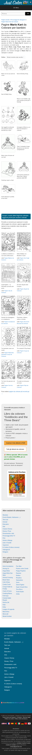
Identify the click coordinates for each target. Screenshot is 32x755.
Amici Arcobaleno (8, 566)
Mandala (5, 515)
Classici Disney (7, 529)
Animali (5, 522)
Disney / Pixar (7, 531)
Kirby (4, 607)
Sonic (18, 582)
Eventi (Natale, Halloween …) (13, 642)
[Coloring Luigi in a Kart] (8, 176)
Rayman (18, 573)
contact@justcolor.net (16, 746)
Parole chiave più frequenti (9, 717)
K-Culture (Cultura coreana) (11, 547)
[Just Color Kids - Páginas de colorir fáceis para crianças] (15, 723)
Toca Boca (19, 589)
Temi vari (5, 519)
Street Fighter (20, 584)
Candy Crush (7, 584)
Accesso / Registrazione (27, 2)
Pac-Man (19, 566)
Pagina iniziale (5, 19)
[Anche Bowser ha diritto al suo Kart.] (8, 193)
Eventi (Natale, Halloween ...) (11, 517)
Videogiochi (6, 549)
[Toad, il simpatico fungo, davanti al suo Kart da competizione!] (24, 143)
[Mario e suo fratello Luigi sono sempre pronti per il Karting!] (24, 95)
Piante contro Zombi (22, 568)
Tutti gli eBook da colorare (15, 449)
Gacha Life (6, 602)
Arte (4, 526)
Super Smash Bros (21, 587)
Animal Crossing (8, 577)
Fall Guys (5, 595)
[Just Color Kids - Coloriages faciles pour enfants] (9, 723)
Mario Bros (6, 611)
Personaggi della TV (9, 535)
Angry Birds (6, 571)
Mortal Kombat (7, 616)
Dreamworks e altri (8, 533)
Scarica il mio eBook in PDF (15, 443)
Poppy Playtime (21, 571)
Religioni (5, 552)
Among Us (6, 568)
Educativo (6, 524)
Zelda (18, 594)
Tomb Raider (20, 591)
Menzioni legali (26, 717)
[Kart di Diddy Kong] (8, 90)
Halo (4, 604)
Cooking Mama (7, 593)
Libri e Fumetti (7, 542)
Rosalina (19, 578)
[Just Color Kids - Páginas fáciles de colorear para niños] (12, 723)
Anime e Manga (7, 540)
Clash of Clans (7, 591)
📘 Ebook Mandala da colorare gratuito (12, 702)
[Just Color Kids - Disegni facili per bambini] (19, 723)
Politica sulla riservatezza (21, 718)
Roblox (18, 575)
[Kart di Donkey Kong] (24, 70)
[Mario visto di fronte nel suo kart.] (8, 152)
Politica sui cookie (9, 718)
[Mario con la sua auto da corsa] (8, 70)
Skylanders (19, 580)
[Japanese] (29, 723)
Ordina (3, 57)
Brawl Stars (6, 580)
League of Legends (8, 609)
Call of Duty (6, 582)
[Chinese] (26, 723)
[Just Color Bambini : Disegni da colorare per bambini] (15, 2)
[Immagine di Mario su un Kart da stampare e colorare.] (24, 123)
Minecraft (5, 614)
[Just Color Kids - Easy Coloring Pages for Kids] (4, 723)
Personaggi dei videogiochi (18, 19)
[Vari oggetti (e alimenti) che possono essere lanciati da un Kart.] (8, 123)
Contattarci (19, 717)
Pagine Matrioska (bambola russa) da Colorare (7, 354)
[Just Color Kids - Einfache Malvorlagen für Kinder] (22, 723)
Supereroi (6, 545)
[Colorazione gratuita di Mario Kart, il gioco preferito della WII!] (24, 171)
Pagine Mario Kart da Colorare (9, 21)
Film (4, 538)
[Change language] (30, 2)
